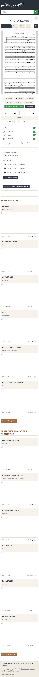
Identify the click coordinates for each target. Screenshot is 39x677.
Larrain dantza (9, 242)
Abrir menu (35, 5)
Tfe (8, 669)
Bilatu (35, 12)
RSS (2, 674)
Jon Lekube (5, 280)
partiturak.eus (13, 5)
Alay (4, 312)
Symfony (19, 663)
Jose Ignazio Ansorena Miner (10, 478)
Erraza (5, 207)
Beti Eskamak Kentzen (12, 383)
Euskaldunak (8, 616)
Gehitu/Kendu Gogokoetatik (36, 18)
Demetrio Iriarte (6, 315)
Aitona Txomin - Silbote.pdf (16, 172)
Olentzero (7, 546)
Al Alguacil (7, 277)
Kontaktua (4, 665)
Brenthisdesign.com (27, 669)
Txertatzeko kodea (11, 177)
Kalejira (10, 98)
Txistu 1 (15, 26)
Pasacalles (7, 581)
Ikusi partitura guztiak (8, 421)
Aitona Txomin (6, 26)
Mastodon (13, 671)
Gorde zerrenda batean (15, 106)
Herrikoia (31, 98)
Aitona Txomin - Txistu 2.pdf (16, 168)
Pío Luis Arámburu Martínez (9, 350)
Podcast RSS (9, 674)
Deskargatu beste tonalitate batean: (15, 186)
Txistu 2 (22, 26)
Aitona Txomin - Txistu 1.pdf (16, 164)
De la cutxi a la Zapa (12, 347)
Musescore (29, 663)
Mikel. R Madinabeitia (7, 209)
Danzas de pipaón (10, 510)
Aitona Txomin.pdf (13, 155)
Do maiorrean (30, 106)
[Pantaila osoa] (36, 26)
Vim (23, 663)
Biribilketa (20, 98)
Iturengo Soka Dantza (13, 475)
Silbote (28, 26)
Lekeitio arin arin (10, 440)
